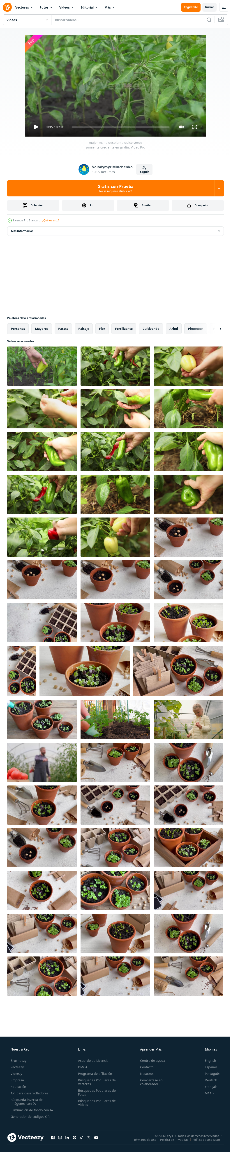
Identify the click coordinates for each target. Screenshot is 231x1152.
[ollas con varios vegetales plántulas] (188, 537)
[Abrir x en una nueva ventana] (89, 1137)
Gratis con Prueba (114, 188)
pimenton (195, 328)
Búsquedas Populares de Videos (95, 1103)
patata (63, 328)
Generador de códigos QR (29, 1116)
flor (102, 328)
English (207, 1060)
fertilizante (124, 328)
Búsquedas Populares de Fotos (95, 1092)
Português (209, 1073)
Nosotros (144, 1073)
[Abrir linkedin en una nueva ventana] (67, 1137)
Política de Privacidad (171, 1139)
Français (208, 1086)
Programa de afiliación (94, 1073)
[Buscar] (205, 19)
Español (208, 1067)
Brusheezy (18, 1060)
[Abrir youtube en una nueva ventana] (96, 1137)
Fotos (44, 7)
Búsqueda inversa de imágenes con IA (26, 1102)
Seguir (142, 172)
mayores (41, 328)
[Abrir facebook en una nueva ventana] (53, 1137)
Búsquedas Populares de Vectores (95, 1082)
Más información (22, 231)
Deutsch (208, 1080)
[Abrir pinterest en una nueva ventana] (74, 1137)
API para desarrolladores (29, 1093)
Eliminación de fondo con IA (31, 1110)
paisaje (83, 328)
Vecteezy (16, 1067)
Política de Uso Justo (203, 1139)
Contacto (144, 1067)
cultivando (151, 328)
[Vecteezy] (7, 7)
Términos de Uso (141, 1139)
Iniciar (206, 7)
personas (18, 328)
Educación (18, 1086)
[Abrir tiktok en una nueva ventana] (81, 1137)
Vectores (22, 7)
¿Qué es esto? (50, 220)
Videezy (16, 1073)
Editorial (87, 7)
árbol (173, 328)
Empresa (16, 1080)
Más (107, 7)
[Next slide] (213, 328)
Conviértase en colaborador (149, 1082)
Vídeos (64, 7)
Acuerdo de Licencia (92, 1060)
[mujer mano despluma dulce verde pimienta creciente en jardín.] (42, 366)
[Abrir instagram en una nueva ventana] (60, 1137)
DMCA (81, 1067)
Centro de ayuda (150, 1060)
